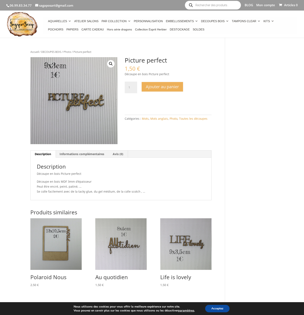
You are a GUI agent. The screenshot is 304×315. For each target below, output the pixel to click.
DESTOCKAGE (180, 29)
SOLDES (198, 29)
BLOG (249, 5)
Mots (145, 119)
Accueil (34, 52)
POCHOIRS (55, 29)
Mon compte (265, 5)
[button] (111, 64)
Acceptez (217, 308)
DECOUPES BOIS (213, 21)
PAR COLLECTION (114, 21)
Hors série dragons (119, 29)
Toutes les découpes (193, 119)
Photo (67, 52)
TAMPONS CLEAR (244, 21)
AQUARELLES (57, 21)
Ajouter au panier (162, 86)
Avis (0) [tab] (118, 154)
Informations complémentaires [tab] (82, 154)
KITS (266, 21)
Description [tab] (43, 154)
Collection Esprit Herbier (151, 29)
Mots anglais (159, 119)
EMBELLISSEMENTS (180, 21)
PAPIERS (72, 29)
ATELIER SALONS (86, 21)
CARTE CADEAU (92, 29)
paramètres (186, 310)
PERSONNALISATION (148, 21)
